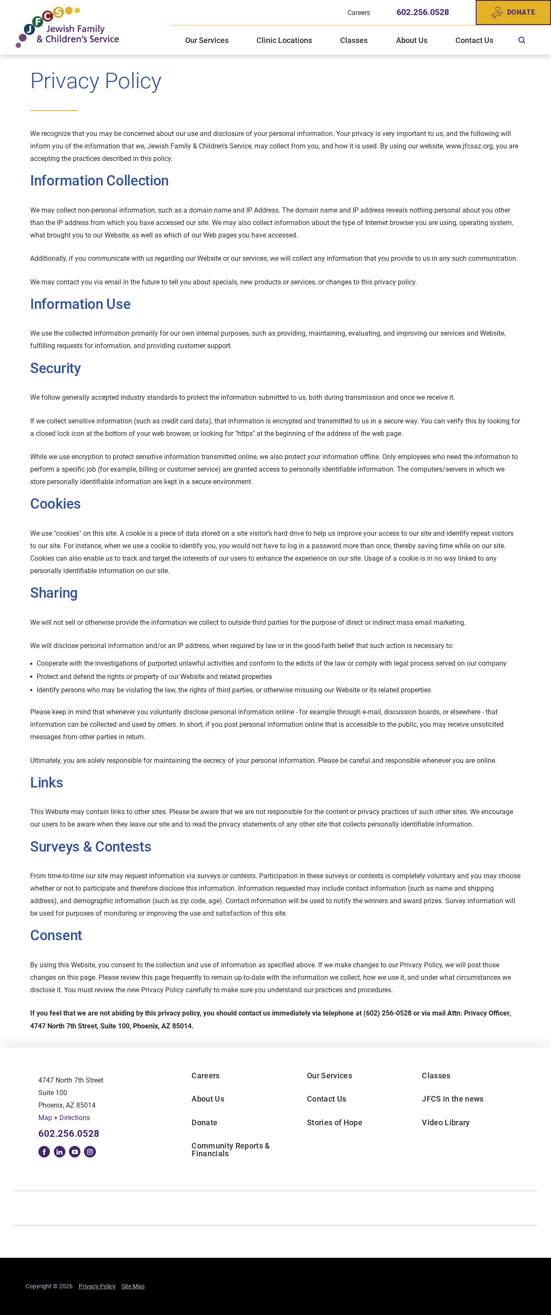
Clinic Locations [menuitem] (284, 40)
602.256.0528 (422, 12)
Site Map (133, 1286)
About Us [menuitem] (411, 40)
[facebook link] (44, 1152)
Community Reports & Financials (231, 1149)
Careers (206, 1075)
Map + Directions (64, 1118)
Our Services (329, 1075)
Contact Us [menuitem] (474, 40)
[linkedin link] (59, 1152)
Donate (521, 12)
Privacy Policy (97, 1286)
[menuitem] (522, 40)
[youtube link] (74, 1152)
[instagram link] (90, 1152)
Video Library (446, 1122)
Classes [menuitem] (354, 40)
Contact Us (326, 1098)
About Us (208, 1098)
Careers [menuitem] (358, 13)
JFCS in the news (452, 1098)
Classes (436, 1075)
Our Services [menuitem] (207, 40)
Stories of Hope (334, 1122)
